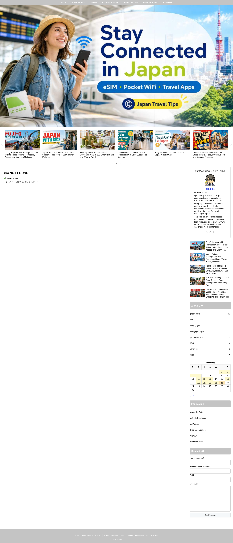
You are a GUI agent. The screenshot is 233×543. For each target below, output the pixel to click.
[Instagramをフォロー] (210, 231)
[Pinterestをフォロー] (213, 231)
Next (231, 145)
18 (198, 383)
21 (216, 383)
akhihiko (210, 189)
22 (222, 383)
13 (210, 379)
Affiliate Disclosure (198, 418)
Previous (2, 145)
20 (210, 383)
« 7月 (192, 396)
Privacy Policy (196, 442)
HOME (77, 535)
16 (228, 379)
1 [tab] (113, 163)
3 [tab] (120, 163)
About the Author (197, 412)
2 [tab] (116, 163)
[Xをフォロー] (206, 231)
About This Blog (127, 535)
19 (204, 383)
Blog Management (198, 430)
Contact (193, 436)
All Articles (194, 424)
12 (204, 379)
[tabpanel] (43, 144)
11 (199, 379)
